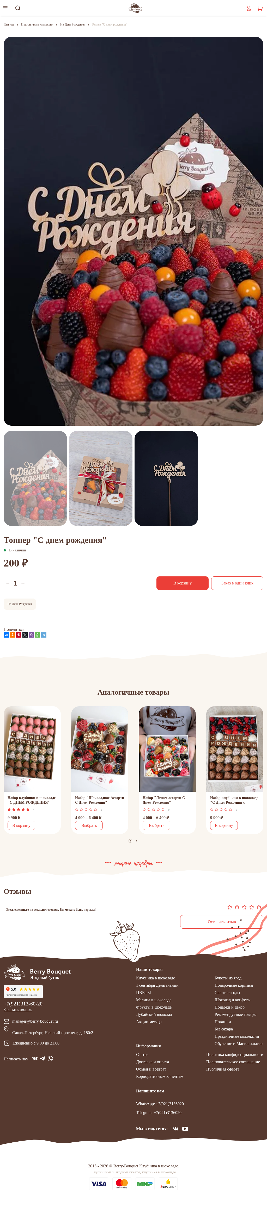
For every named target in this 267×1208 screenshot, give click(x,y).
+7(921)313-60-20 (23, 1003)
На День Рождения (20, 604)
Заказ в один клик (237, 583)
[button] (130, 841)
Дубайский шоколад (154, 1014)
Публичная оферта (222, 1069)
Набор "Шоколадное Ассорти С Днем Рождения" (99, 800)
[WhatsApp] (37, 635)
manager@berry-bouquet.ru (35, 1021)
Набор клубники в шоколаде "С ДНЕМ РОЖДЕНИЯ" (32, 800)
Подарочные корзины (234, 985)
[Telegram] (43, 635)
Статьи (142, 1054)
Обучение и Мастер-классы (239, 1043)
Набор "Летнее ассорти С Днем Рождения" (164, 800)
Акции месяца (149, 1022)
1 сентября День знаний (157, 985)
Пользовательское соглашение (233, 1062)
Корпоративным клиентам (159, 1076)
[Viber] (31, 635)
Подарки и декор (230, 1007)
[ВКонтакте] (6, 635)
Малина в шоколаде (153, 1000)
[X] (25, 635)
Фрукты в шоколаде (154, 1007)
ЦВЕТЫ (143, 992)
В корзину (182, 583)
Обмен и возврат (151, 1069)
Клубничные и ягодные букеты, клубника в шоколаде (134, 1172)
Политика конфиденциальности (234, 1054)
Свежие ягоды (227, 992)
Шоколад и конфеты (233, 1000)
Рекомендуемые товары (236, 1014)
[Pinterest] (18, 635)
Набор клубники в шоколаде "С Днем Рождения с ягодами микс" (234, 801)
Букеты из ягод (228, 978)
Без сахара (224, 1029)
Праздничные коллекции (237, 1036)
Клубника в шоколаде (155, 978)
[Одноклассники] (12, 635)
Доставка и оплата (152, 1062)
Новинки (223, 1022)
